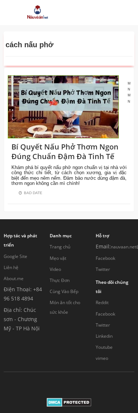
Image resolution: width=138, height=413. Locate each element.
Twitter (103, 269)
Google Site (15, 256)
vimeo (102, 358)
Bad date (33, 193)
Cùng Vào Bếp (64, 291)
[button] (80, 12)
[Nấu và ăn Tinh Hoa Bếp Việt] (37, 12)
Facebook (105, 258)
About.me (14, 278)
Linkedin (104, 336)
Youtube (104, 347)
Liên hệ (11, 267)
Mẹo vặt (58, 258)
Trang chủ (60, 247)
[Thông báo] (103, 12)
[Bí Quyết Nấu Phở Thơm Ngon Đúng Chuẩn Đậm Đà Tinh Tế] (63, 106)
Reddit (102, 302)
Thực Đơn (60, 280)
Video (55, 269)
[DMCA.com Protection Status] (69, 402)
